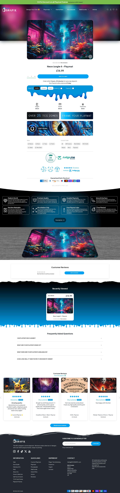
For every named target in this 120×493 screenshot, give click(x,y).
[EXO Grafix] (9, 9)
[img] (16, 396)
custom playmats (29, 445)
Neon (38, 143)
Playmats (75, 147)
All (62, 143)
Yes (73, 88)
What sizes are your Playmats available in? (32, 352)
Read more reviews (60, 425)
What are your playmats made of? (29, 345)
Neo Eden (39, 147)
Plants (52, 143)
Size (30, 88)
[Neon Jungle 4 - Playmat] (60, 305)
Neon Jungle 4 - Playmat (60, 316)
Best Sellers (77, 143)
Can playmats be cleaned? (26, 338)
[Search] (107, 9)
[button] (57, 63)
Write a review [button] (74, 272)
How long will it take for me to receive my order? (35, 359)
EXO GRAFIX (51, 295)
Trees (45, 143)
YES (61, 88)
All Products (69, 143)
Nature (31, 143)
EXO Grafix (85, 143)
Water (31, 147)
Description (59, 220)
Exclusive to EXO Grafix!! (75, 2)
